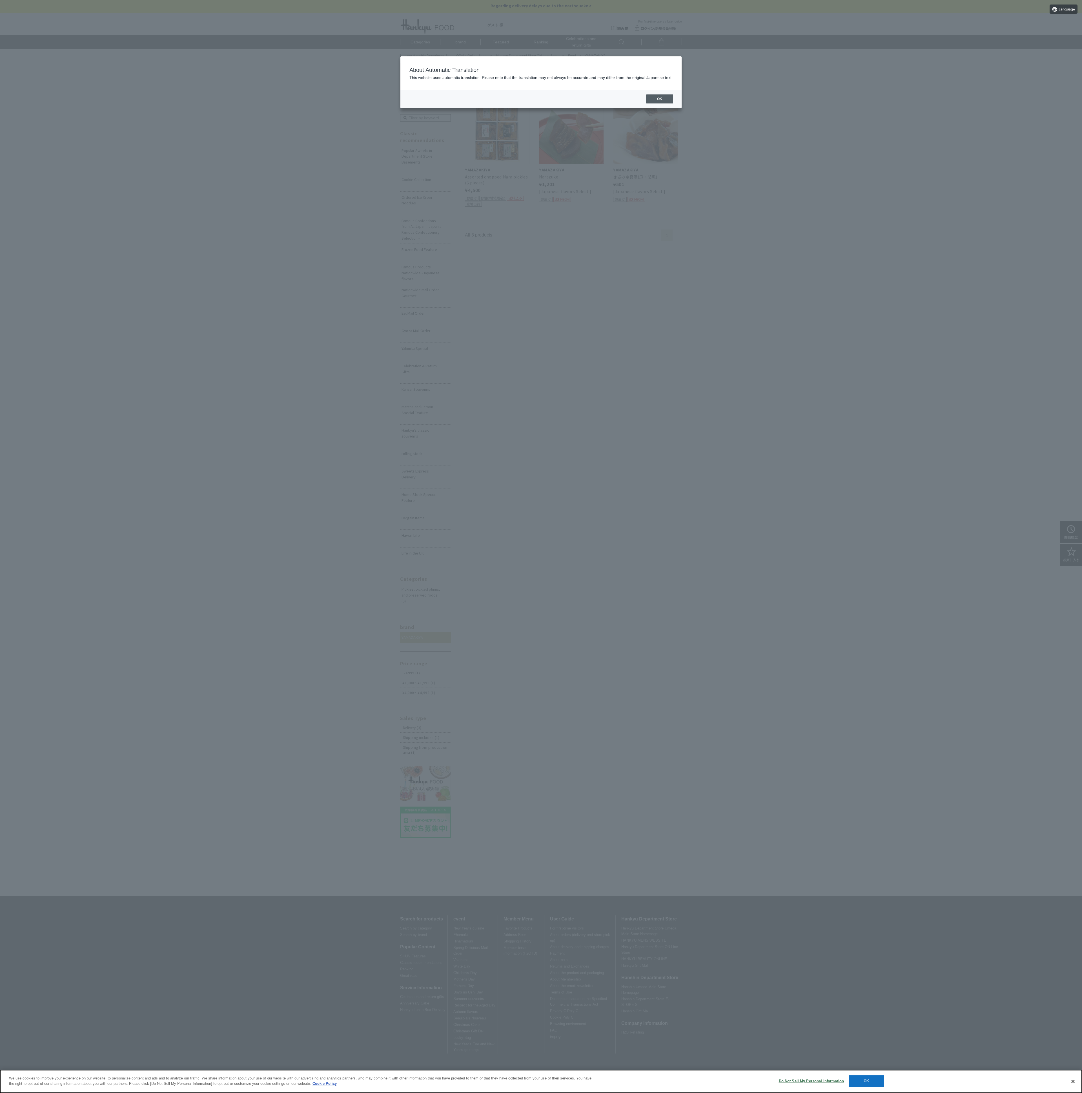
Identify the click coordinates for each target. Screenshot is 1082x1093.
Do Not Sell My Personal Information (811, 1081)
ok (659, 99)
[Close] (1073, 1081)
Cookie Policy (324, 1083)
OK (866, 1081)
